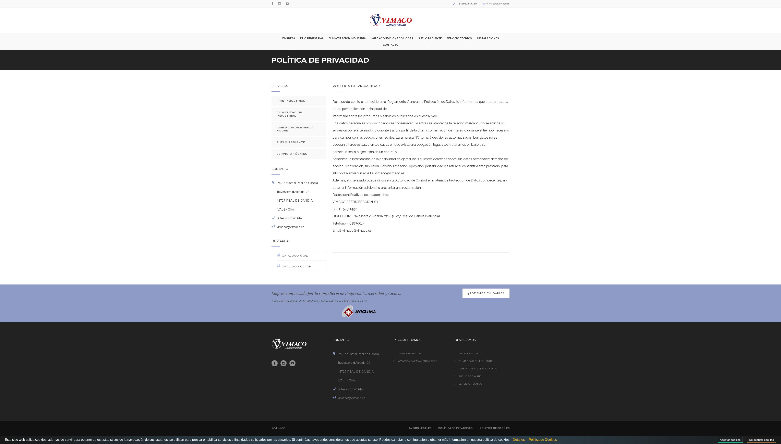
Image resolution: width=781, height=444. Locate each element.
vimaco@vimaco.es (497, 3)
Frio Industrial (312, 38)
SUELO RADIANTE (291, 142)
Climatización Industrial (476, 361)
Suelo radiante (430, 38)
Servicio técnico (459, 38)
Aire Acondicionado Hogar (478, 368)
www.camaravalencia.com (417, 361)
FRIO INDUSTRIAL (291, 100)
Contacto (390, 44)
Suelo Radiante (470, 376)
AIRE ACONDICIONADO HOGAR (295, 129)
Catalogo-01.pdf (296, 255)
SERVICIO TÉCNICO (292, 153)
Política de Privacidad (455, 428)
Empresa (288, 38)
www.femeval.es (410, 353)
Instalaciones (488, 38)
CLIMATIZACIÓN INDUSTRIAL (289, 114)
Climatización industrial (347, 38)
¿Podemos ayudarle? (486, 293)
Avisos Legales (420, 428)
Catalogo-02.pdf (296, 266)
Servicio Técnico (470, 383)
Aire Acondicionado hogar (392, 38)
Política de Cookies (494, 428)
